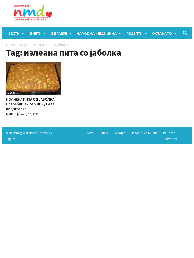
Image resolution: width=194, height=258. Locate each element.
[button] (184, 33)
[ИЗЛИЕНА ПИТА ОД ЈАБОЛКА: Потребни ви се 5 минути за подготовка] (33, 78)
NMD (9, 114)
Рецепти (134, 33)
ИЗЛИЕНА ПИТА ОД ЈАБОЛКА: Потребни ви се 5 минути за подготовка (30, 104)
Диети (35, 33)
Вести (14, 33)
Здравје (59, 33)
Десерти (13, 92)
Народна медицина (97, 33)
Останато (162, 33)
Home (10, 45)
